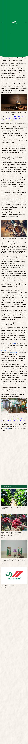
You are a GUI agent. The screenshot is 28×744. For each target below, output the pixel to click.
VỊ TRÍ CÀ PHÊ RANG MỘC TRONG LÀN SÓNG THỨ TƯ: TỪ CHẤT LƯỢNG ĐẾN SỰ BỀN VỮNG (13, 118)
